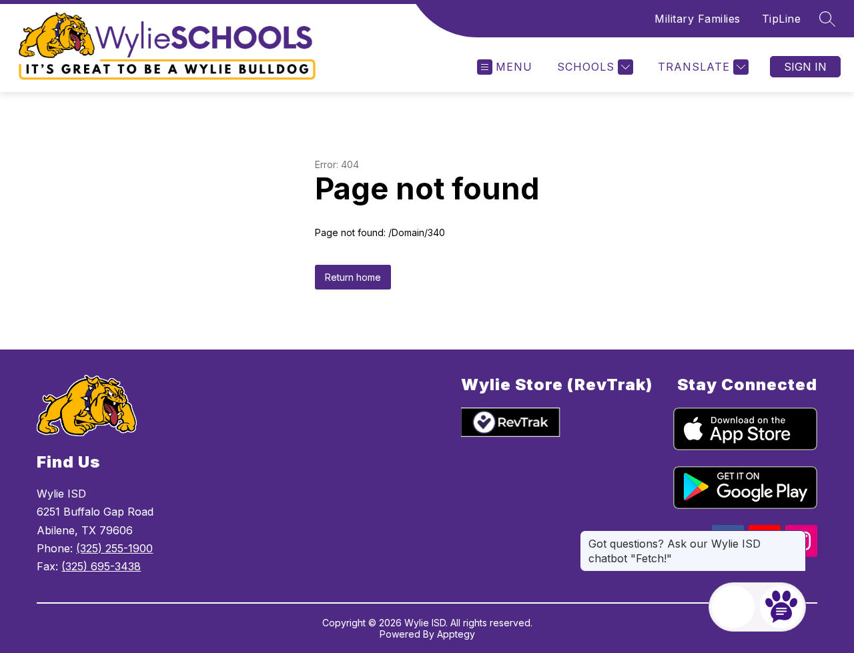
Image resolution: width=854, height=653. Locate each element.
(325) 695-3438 (101, 566)
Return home (353, 277)
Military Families (698, 18)
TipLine (781, 18)
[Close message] (795, 537)
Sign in (805, 66)
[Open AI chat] (781, 607)
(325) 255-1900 (114, 548)
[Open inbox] (733, 607)
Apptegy (456, 634)
